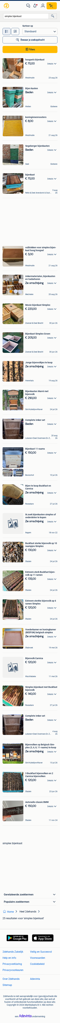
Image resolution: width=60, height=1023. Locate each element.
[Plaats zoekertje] (52, 5)
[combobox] (26, 16)
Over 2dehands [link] (11, 978)
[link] (6, 5)
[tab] (7, 31)
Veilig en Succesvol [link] (41, 951)
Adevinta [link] (35, 978)
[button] (35, 5)
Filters (32, 49)
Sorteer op (27, 26)
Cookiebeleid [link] (37, 963)
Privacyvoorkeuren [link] (13, 970)
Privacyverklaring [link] (12, 963)
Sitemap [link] (7, 985)
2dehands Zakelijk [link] (13, 951)
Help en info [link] (9, 957)
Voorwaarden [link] (37, 957)
